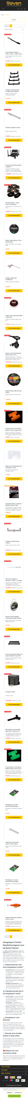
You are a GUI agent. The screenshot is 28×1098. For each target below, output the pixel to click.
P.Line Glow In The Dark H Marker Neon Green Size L (14, 767)
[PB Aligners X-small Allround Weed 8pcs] (14, 793)
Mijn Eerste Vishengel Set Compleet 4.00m (14, 466)
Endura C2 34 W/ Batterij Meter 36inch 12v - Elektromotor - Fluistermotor (13, 354)
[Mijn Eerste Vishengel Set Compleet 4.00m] (14, 454)
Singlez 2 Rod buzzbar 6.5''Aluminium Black (12, 90)
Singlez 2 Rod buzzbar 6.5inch (12, 542)
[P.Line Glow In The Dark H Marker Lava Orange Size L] (14, 417)
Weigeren (9, 1092)
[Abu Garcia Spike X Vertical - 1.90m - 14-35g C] (14, 567)
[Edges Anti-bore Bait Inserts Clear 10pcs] (14, 831)
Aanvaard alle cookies (14, 1096)
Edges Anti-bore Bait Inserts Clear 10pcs (12, 843)
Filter (14, 19)
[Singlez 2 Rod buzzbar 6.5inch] (14, 530)
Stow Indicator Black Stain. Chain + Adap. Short (14, 53)
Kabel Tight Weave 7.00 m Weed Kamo (14, 241)
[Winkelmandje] (25, 8)
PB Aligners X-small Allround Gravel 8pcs (12, 880)
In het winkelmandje (14, 65)
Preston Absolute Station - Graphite (14, 165)
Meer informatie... (21, 1089)
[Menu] (3, 8)
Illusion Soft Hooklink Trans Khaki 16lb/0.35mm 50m (13, 617)
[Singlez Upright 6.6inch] (14, 116)
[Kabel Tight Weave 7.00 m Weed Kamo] (14, 229)
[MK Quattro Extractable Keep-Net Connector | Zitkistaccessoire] (14, 718)
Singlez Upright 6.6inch (13, 127)
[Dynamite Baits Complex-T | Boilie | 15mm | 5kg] (14, 492)
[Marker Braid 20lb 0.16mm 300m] (14, 379)
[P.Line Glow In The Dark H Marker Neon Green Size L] (14, 755)
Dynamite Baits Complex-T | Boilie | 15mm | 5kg (14, 504)
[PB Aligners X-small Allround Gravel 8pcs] (14, 868)
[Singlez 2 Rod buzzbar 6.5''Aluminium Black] (14, 78)
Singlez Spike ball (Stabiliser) (11, 278)
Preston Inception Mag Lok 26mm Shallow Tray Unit (14, 655)
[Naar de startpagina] (14, 4)
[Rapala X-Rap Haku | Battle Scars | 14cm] (14, 906)
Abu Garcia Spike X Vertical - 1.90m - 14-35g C (14, 579)
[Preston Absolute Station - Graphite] (14, 153)
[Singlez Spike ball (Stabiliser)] (14, 266)
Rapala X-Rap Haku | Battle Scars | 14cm (14, 918)
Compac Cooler (10, 692)
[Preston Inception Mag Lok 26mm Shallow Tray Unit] (14, 642)
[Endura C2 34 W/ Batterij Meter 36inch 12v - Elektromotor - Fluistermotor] (14, 341)
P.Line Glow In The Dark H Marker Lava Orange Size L (14, 429)
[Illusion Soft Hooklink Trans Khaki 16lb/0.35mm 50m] (14, 605)
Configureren (18, 1092)
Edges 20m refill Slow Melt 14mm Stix (14, 316)
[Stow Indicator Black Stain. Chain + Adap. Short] (14, 41)
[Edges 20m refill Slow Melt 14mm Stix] (14, 304)
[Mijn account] (21, 8)
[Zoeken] (18, 8)
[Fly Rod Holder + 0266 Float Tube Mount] (14, 191)
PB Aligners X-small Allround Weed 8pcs (12, 805)
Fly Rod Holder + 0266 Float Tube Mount (12, 203)
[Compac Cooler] (14, 680)
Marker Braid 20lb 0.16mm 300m (14, 391)
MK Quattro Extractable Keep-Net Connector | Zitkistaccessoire (13, 730)
